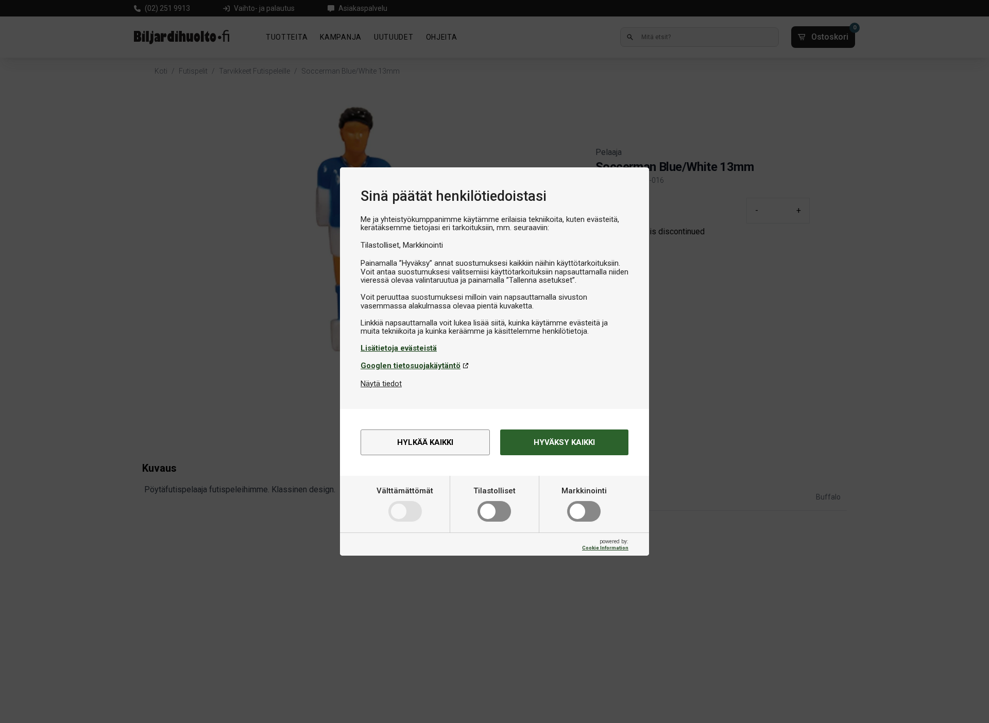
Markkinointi (584, 490)
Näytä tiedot (381, 383)
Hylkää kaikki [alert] (425, 442)
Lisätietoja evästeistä (399, 348)
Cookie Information (605, 547)
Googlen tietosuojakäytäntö (411, 365)
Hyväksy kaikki (564, 442)
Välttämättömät (405, 490)
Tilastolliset (494, 490)
